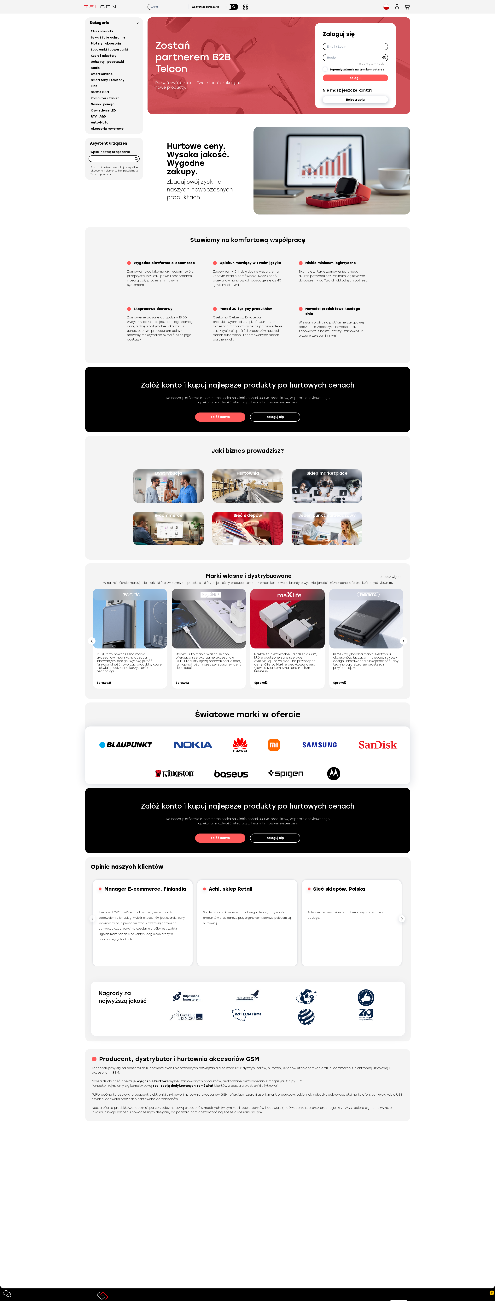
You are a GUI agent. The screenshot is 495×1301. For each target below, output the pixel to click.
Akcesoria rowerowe (107, 128)
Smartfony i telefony (107, 80)
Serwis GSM (100, 92)
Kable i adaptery (103, 55)
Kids (94, 86)
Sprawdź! (104, 682)
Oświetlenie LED (103, 110)
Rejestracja (355, 99)
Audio (95, 68)
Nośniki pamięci (103, 104)
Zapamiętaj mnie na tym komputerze (356, 69)
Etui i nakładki (102, 31)
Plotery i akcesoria (106, 43)
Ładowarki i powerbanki (109, 49)
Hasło (331, 57)
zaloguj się (275, 417)
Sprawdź (182, 682)
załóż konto (220, 417)
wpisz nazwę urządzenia (110, 152)
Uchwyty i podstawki (107, 61)
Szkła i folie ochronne (108, 37)
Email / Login (336, 46)
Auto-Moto (99, 122)
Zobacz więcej (390, 577)
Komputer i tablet (105, 98)
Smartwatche (102, 74)
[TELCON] (100, 7)
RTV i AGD (98, 116)
